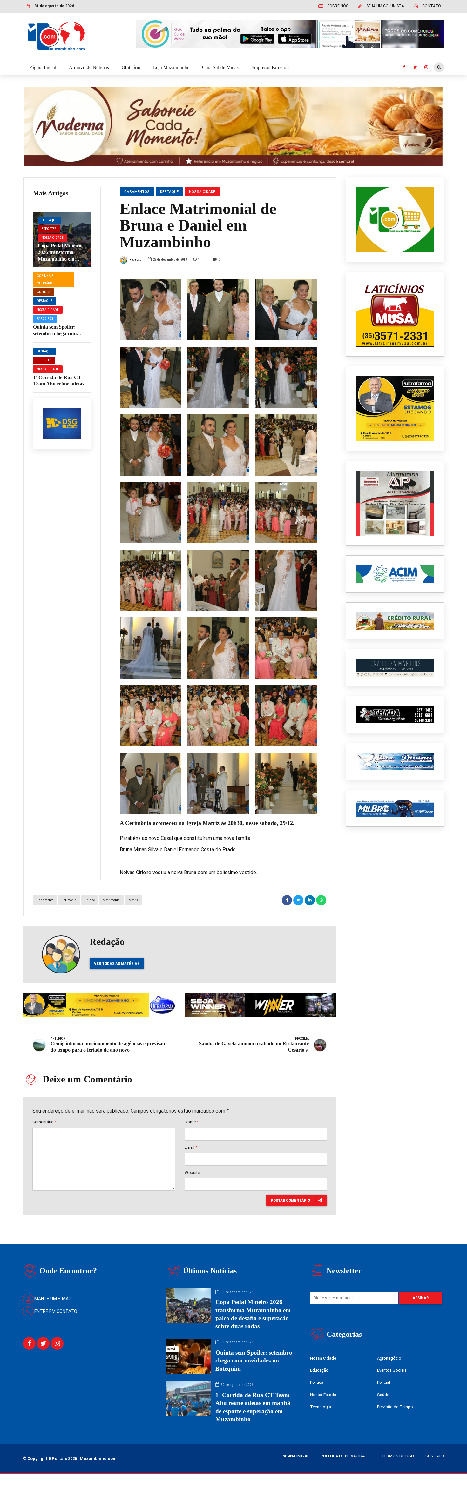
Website (192, 1172)
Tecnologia (320, 1406)
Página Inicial (42, 67)
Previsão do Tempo (395, 1406)
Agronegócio (389, 1358)
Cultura (43, 292)
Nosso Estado (323, 1394)
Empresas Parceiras (270, 67)
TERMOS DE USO (398, 1456)
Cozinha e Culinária (45, 279)
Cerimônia (69, 900)
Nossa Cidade (53, 238)
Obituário (131, 67)
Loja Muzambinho (171, 67)
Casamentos (137, 191)
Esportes (49, 229)
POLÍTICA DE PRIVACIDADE (345, 1456)
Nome (192, 1122)
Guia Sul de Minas (220, 67)
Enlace (90, 900)
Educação (319, 1370)
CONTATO (434, 1456)
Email (191, 1147)
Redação (135, 260)
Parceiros (45, 319)
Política (316, 1382)
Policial (383, 1382)
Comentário (44, 1122)
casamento (45, 900)
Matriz (134, 900)
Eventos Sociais (392, 1370)
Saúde (383, 1394)
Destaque (49, 220)
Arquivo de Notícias (89, 67)
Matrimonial (112, 900)
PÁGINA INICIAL (295, 1456)
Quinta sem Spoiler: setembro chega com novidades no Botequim (58, 333)
